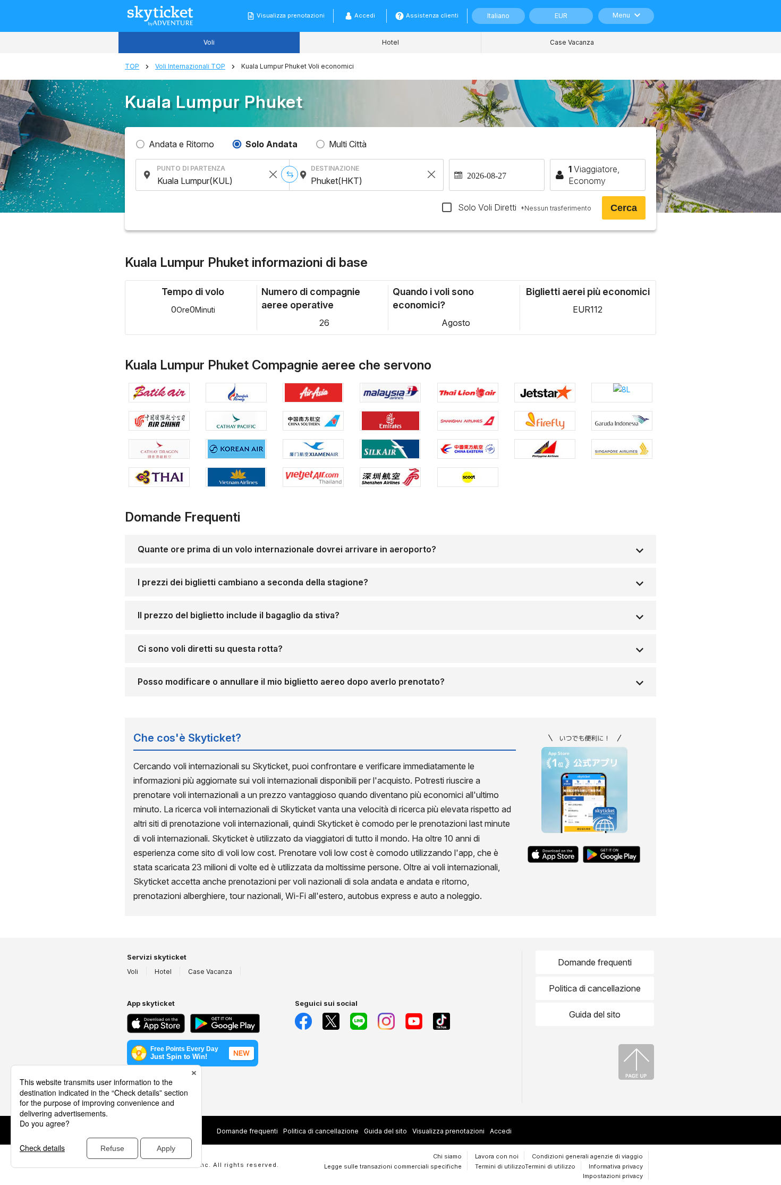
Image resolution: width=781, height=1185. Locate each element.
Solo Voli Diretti (523, 207)
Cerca (623, 208)
